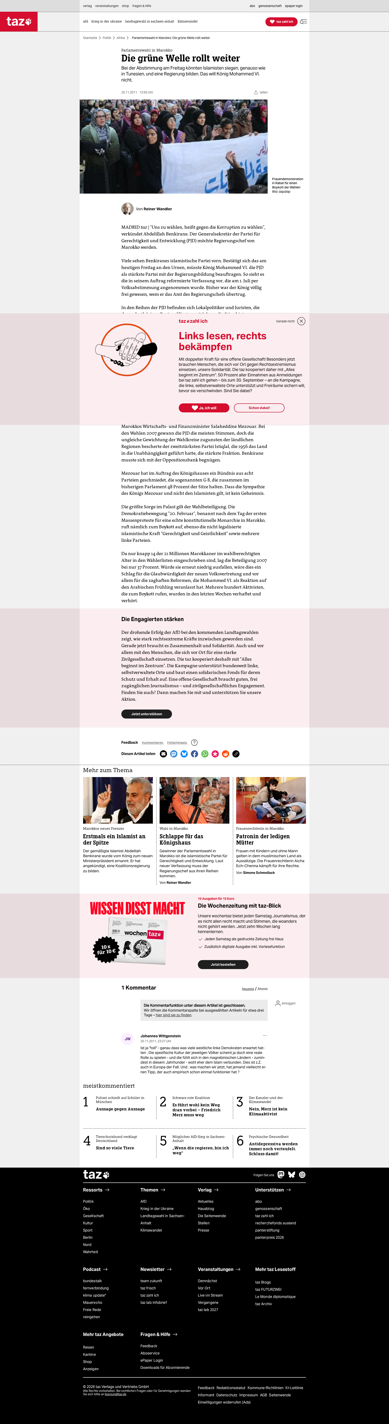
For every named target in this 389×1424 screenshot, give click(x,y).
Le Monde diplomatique (275, 1296)
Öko (86, 1208)
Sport (88, 1230)
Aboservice (150, 1353)
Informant (206, 1395)
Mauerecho (92, 1302)
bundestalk (92, 1281)
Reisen (88, 1347)
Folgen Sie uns (263, 1175)
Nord (87, 1244)
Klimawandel (151, 1230)
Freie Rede (92, 1309)
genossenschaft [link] (270, 6)
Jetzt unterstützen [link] (146, 714)
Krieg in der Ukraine (157, 1208)
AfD (143, 1201)
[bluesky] (291, 1177)
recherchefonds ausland (275, 1223)
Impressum (249, 1395)
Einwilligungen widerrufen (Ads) (224, 1402)
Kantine (89, 1354)
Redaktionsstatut (232, 1388)
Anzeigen (91, 1369)
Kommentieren (153, 743)
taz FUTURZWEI (268, 1289)
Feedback (148, 1346)
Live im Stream (210, 1295)
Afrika (121, 37)
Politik (107, 37)
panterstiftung (267, 1230)
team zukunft (151, 1281)
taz (96, 1175)
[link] (86, 22)
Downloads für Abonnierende (165, 1367)
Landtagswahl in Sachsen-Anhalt (162, 1219)
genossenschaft (268, 1208)
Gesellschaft (93, 1216)
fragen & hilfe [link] (141, 6)
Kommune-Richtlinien (266, 1388)
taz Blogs (263, 1282)
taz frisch (148, 1288)
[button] (303, 22)
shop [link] (125, 6)
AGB (264, 1395)
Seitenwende (280, 1395)
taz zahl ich (264, 1216)
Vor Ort (204, 1288)
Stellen (204, 1223)
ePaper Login (151, 1360)
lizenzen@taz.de (115, 1394)
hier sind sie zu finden (173, 1015)
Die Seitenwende (212, 1216)
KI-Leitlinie (294, 1388)
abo (258, 1201)
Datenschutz (227, 1395)
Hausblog (206, 1208)
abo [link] (252, 6)
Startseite (90, 37)
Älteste (263, 989)
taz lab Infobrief (153, 1302)
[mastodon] (281, 1177)
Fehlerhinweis (177, 743)
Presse (203, 1230)
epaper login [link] (294, 6)
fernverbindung (96, 1288)
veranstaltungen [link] (107, 6)
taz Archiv (263, 1304)
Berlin (88, 1237)
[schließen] (301, 321)
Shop (87, 1361)
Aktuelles (205, 1201)
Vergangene (208, 1302)
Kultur (88, 1223)
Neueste (248, 989)
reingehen (91, 1317)
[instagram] (302, 1177)
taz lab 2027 (208, 1309)
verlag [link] (87, 6)
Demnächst (207, 1281)
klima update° (94, 1295)
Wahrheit (90, 1252)
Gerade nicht (285, 321)
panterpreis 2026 (269, 1237)
